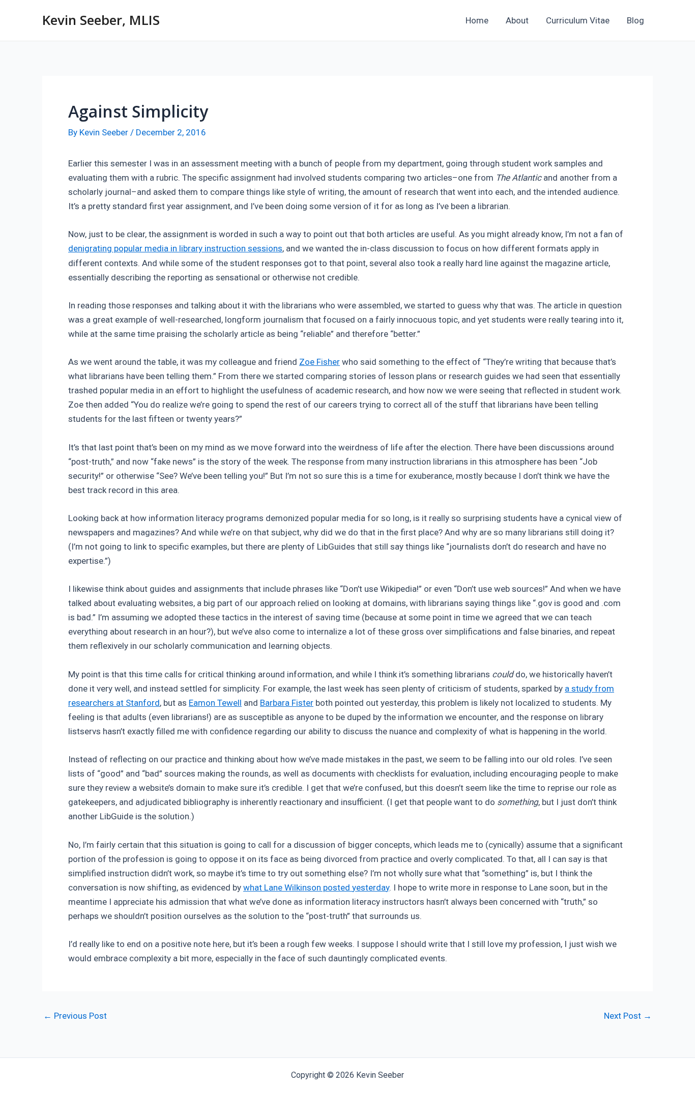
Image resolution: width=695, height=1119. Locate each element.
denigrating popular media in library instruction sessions (175, 248)
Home (477, 20)
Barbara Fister (286, 703)
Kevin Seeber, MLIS (101, 20)
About (517, 20)
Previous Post (75, 1016)
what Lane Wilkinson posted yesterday (316, 887)
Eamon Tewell (215, 703)
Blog (635, 20)
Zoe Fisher (319, 362)
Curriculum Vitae (578, 20)
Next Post (628, 1016)
